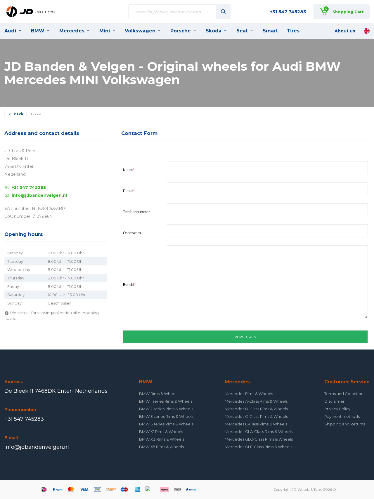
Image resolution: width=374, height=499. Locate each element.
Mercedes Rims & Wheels (249, 393)
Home (36, 114)
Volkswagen (140, 31)
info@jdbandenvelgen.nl (39, 195)
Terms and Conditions (344, 393)
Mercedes (71, 31)
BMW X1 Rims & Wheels (161, 431)
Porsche (180, 31)
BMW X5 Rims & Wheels (161, 446)
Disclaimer (334, 401)
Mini (104, 31)
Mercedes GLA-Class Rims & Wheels (258, 431)
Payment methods (342, 416)
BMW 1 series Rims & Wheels (165, 401)
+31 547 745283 (288, 11)
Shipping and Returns (344, 424)
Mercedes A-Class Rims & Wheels (256, 401)
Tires (293, 31)
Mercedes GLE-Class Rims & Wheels (258, 446)
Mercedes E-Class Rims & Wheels (256, 424)
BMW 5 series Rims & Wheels (166, 424)
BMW (37, 31)
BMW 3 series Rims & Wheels (166, 416)
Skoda (213, 31)
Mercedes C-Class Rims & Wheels (256, 416)
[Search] (223, 11)
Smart (270, 31)
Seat (242, 31)
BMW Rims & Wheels (158, 393)
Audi (10, 31)
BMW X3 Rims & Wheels (161, 439)
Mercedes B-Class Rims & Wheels (256, 408)
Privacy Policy (337, 408)
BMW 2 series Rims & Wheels (166, 408)
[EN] (367, 31)
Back (18, 114)
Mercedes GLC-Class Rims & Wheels (259, 439)
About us (345, 31)
